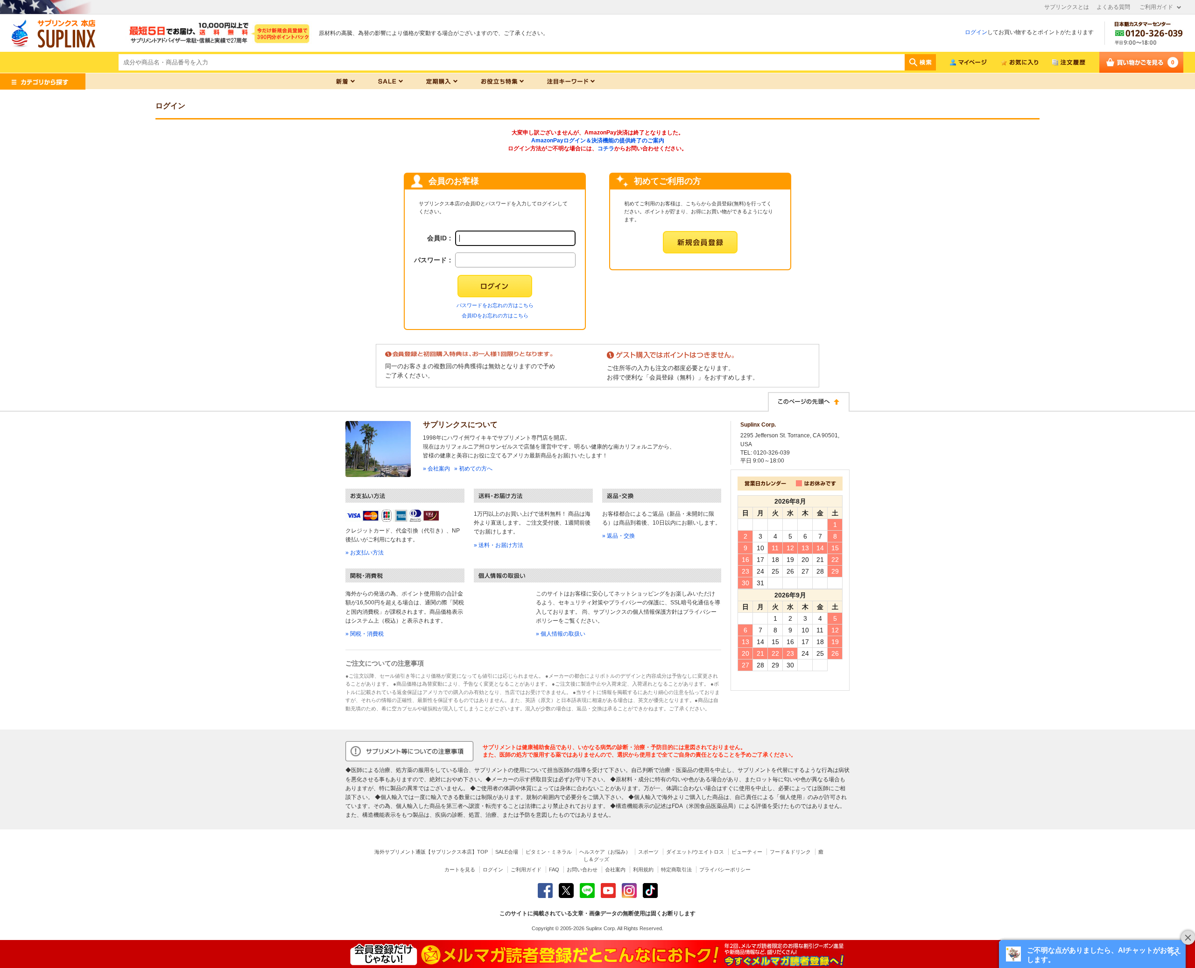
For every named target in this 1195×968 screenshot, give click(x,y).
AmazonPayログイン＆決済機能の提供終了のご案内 (597, 140)
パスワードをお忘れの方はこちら (495, 305)
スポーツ (648, 852)
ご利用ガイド (1156, 7)
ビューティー (746, 852)
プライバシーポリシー (725, 869)
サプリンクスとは (1066, 7)
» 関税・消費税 (364, 634)
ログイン (976, 32)
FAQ (554, 869)
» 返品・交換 (618, 536)
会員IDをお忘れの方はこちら (495, 315)
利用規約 (643, 869)
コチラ (606, 148)
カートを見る (459, 869)
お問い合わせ (582, 869)
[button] (1092, 954)
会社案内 (615, 869)
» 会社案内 (436, 468)
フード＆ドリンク (790, 852)
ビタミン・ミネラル (549, 852)
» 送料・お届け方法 (498, 545)
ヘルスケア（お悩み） (605, 852)
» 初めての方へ (473, 468)
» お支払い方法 (364, 552)
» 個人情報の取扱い (560, 634)
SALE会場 (506, 852)
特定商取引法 (676, 869)
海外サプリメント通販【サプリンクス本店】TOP (431, 852)
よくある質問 (1113, 7)
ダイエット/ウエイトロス (695, 852)
